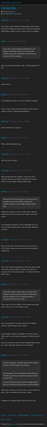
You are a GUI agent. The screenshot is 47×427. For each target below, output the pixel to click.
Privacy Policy (6, 419)
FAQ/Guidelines (23, 415)
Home (3, 415)
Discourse (13, 424)
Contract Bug (8, 7)
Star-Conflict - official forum (11, 2)
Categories (11, 415)
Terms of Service (37, 415)
